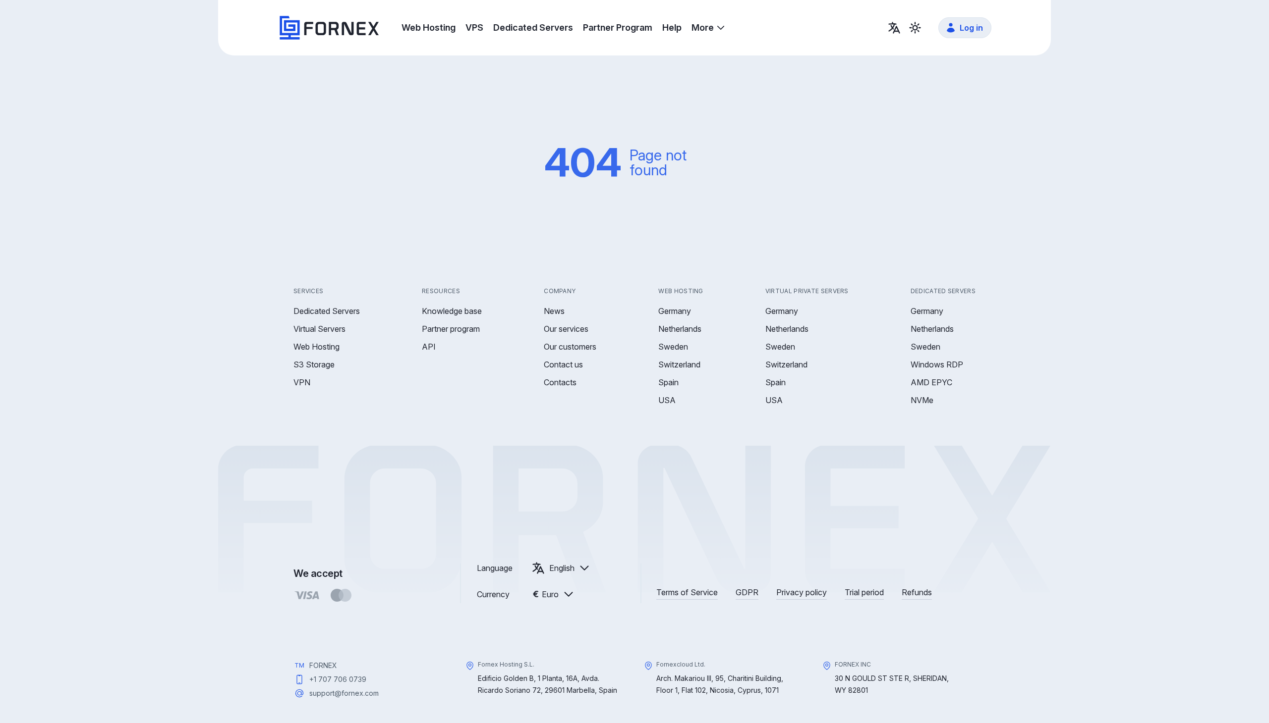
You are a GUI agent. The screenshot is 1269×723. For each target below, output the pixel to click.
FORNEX (323, 665)
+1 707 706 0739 (337, 679)
